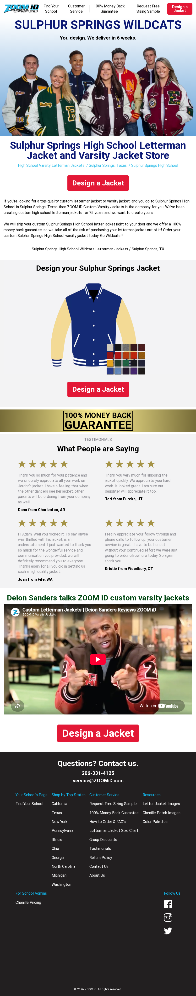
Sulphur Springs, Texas (108, 165)
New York (59, 821)
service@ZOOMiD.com (98, 780)
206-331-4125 (98, 773)
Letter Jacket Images (161, 803)
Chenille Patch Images (161, 813)
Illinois (57, 839)
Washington (61, 884)
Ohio (55, 848)
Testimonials (100, 848)
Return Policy (100, 857)
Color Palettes (155, 821)
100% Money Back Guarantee (109, 9)
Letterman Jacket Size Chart (113, 830)
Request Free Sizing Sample (148, 9)
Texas (57, 813)
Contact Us (99, 866)
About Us (97, 875)
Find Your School (51, 9)
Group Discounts (103, 839)
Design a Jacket (180, 9)
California (59, 803)
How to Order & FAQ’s (107, 821)
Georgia (58, 857)
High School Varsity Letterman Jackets (51, 165)
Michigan (59, 875)
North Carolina (63, 866)
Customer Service (76, 9)
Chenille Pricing (28, 902)
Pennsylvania (62, 830)
